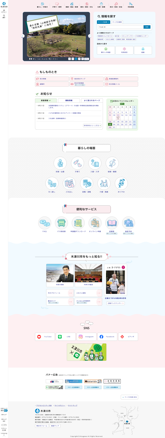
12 (122, 115)
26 (122, 124)
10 (114, 115)
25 (118, 124)
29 (134, 124)
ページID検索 (117, 22)
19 (122, 121)
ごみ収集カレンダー (141, 36)
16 (110, 121)
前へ (22, 37)
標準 (2, 410)
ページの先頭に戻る (131, 397)
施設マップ (55, 426)
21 (130, 121)
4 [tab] (79, 59)
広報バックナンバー (115, 303)
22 (134, 121)
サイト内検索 (102, 22)
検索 (147, 27)
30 (110, 127)
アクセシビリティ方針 (44, 405)
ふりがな (4, 425)
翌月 (121, 103)
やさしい (4, 429)
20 (126, 121)
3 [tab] (76, 59)
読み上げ (4, 414)
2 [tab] (72, 59)
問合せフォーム (42, 426)
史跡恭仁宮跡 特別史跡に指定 (126, 39)
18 (118, 121)
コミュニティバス (127, 36)
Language (4, 434)
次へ (90, 37)
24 (114, 124)
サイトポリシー (60, 405)
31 (114, 127)
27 (126, 124)
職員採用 (100, 39)
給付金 (117, 36)
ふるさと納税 (110, 39)
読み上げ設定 (4, 420)
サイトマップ (72, 405)
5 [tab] (82, 59)
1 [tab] (69, 59)
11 (118, 115)
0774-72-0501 (47, 417)
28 (130, 124)
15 (134, 115)
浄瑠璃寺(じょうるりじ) (105, 36)
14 (130, 115)
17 (114, 121)
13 (126, 115)
